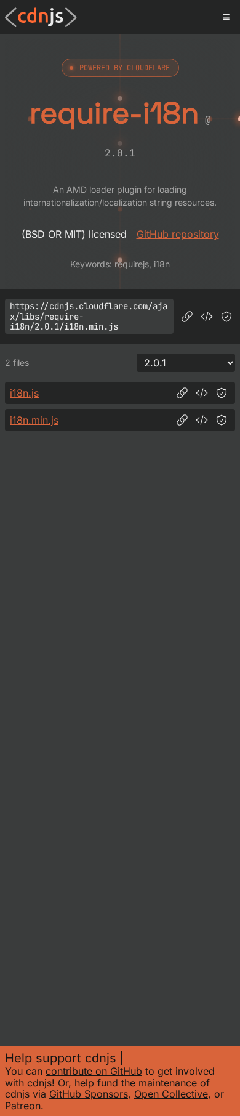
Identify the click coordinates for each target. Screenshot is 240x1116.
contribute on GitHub (94, 1071)
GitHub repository (178, 234)
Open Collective (171, 1094)
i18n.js (24, 392)
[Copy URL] (187, 316)
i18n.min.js (34, 420)
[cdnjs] (41, 17)
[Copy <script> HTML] (206, 316)
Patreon (23, 1105)
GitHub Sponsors (88, 1094)
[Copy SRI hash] (226, 316)
